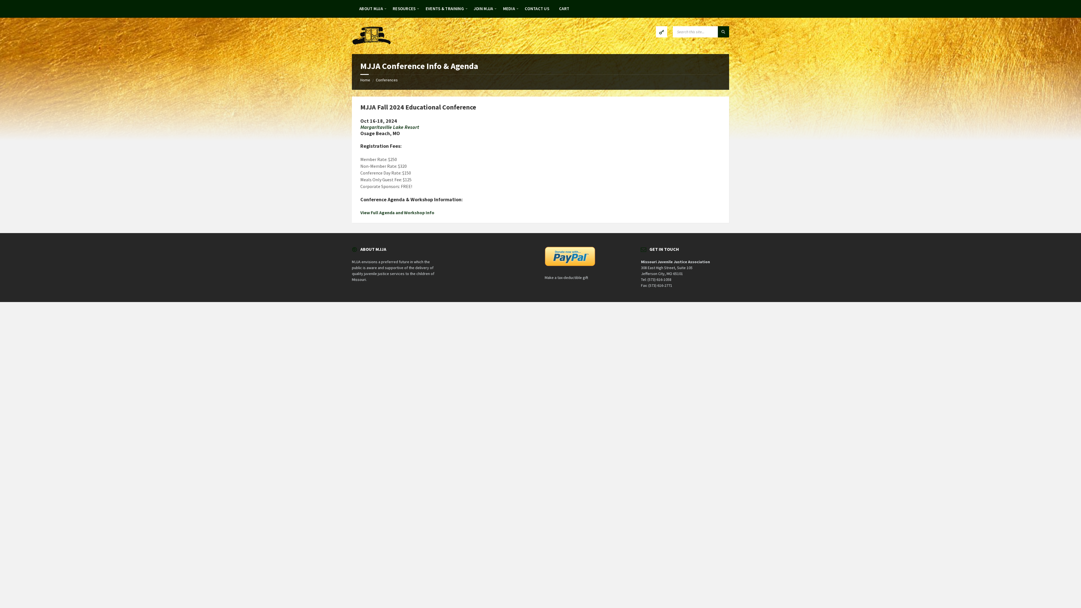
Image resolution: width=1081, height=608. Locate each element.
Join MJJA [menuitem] (483, 8)
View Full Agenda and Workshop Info (397, 212)
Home (365, 79)
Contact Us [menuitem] (537, 8)
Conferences (387, 79)
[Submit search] (723, 31)
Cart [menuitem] (564, 8)
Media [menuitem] (509, 8)
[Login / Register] (661, 31)
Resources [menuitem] (404, 8)
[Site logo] (371, 43)
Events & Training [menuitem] (445, 8)
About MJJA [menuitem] (371, 8)
